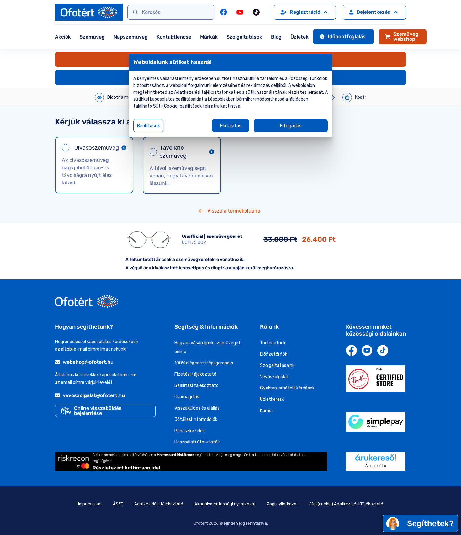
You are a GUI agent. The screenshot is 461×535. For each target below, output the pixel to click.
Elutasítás (230, 126)
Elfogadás (291, 126)
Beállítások (148, 126)
